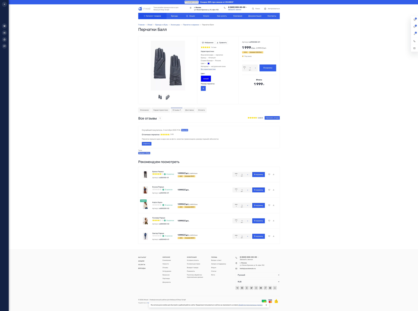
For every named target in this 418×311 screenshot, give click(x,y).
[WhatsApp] (275, 288)
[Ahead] (144, 8)
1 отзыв (213, 47)
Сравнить (223, 43)
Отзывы (165, 267)
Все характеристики (208, 69)
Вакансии (166, 275)
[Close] (266, 305)
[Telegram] (270, 288)
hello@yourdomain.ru (248, 268)
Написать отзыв (272, 118)
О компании (167, 260)
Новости (166, 264)
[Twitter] (251, 288)
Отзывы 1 (177, 110)
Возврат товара (192, 267)
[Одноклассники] (247, 288)
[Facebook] (242, 288)
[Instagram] (256, 288)
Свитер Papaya (158, 233)
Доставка (189, 110)
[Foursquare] (265, 288)
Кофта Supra (157, 202)
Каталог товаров (153, 16)
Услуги (141, 264)
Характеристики (160, 110)
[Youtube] (261, 288)
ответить (146, 144)
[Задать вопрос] (414, 48)
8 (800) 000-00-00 (236, 7)
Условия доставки (193, 264)
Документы (167, 282)
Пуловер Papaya (158, 218)
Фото (213, 275)
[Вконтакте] (237, 288)
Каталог (142, 257)
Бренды (142, 268)
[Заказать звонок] (414, 41)
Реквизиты (191, 271)
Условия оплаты (193, 260)
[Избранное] (269, 174)
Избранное (209, 43)
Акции (141, 261)
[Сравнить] (273, 174)
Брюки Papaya (157, 172)
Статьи (213, 271)
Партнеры (166, 278)
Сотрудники (167, 271)
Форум (213, 267)
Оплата (201, 110)
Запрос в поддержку (218, 264)
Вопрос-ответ (216, 260)
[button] (414, 19)
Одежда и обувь (144, 153)
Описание (144, 110)
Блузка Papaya (158, 187)
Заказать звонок (234, 10)
